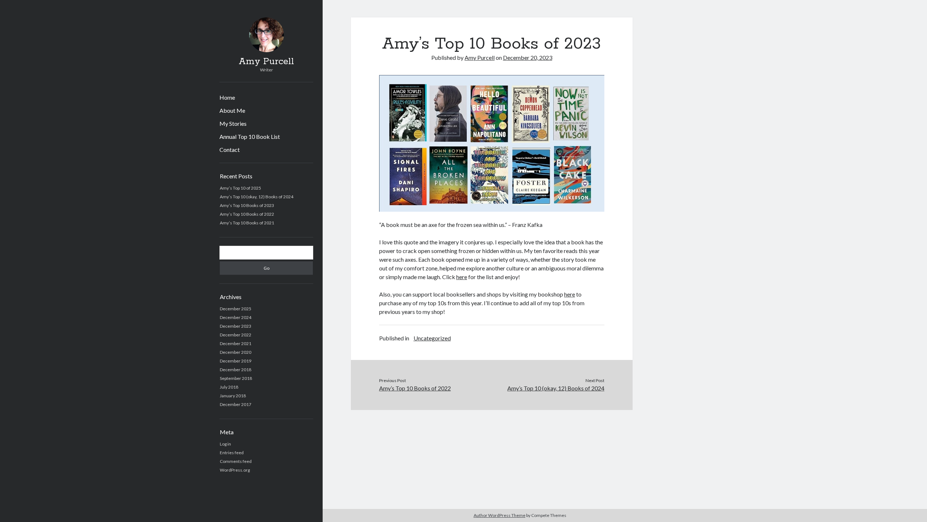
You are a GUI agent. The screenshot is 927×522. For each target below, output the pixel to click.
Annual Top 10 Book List (249, 136)
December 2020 (235, 352)
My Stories (233, 123)
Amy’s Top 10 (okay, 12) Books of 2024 (256, 196)
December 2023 (235, 326)
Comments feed (236, 461)
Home (227, 97)
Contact (229, 149)
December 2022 (235, 334)
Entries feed (232, 452)
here (461, 276)
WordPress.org (235, 470)
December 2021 (235, 343)
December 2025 (235, 308)
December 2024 (235, 317)
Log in (225, 444)
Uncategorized (432, 338)
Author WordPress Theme (499, 515)
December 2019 (235, 361)
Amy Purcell (266, 61)
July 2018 (229, 387)
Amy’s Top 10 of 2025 (240, 188)
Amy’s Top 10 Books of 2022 (247, 214)
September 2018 (236, 378)
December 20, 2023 (527, 57)
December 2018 (235, 369)
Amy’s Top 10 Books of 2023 (247, 205)
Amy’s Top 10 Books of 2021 (247, 222)
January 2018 (233, 395)
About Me (232, 110)
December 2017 (235, 404)
